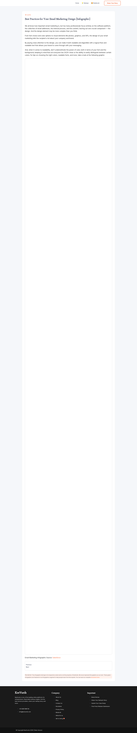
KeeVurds (20, 693)
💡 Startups (85, 3)
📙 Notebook (95, 3)
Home (77, 3)
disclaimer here (95, 677)
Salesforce (56, 658)
